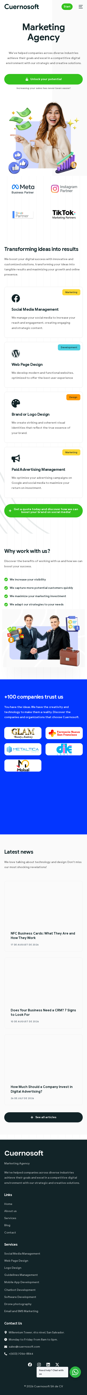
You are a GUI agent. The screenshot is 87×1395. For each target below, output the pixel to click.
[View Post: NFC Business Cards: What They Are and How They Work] (43, 903)
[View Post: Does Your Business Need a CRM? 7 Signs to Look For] (43, 980)
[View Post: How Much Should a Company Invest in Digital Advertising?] (43, 1057)
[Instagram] (39, 1365)
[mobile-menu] (80, 7)
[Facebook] (30, 1365)
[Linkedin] (48, 1365)
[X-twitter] (57, 1365)
